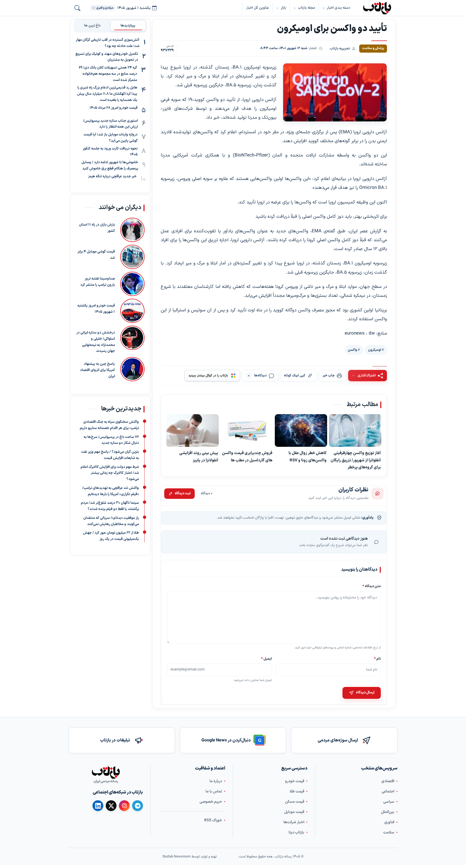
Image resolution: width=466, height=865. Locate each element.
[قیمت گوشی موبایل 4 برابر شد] (132, 257)
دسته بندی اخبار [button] (338, 8)
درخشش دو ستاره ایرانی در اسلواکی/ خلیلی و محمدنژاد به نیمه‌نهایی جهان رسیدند (95, 342)
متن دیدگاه (371, 586)
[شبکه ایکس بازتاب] (111, 805)
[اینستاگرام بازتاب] (124, 805)
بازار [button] (283, 8)
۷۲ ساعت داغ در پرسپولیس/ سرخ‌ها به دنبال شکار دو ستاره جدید (111, 440)
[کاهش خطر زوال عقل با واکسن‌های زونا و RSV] (301, 430)
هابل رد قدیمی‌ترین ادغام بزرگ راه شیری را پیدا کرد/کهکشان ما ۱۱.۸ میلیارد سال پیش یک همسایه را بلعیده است (107, 94)
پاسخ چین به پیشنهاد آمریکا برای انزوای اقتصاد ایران (97, 370)
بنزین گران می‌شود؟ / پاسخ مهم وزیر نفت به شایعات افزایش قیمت (110, 455)
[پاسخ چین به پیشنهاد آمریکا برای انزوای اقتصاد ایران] (132, 369)
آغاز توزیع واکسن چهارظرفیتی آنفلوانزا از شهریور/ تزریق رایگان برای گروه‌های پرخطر (356, 460)
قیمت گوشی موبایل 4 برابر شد (96, 255)
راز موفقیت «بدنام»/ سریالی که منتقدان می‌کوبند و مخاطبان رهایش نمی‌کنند (111, 521)
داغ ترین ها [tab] (92, 25)
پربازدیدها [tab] (128, 25)
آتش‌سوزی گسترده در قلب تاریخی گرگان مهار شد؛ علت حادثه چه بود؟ (107, 43)
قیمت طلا (297, 791)
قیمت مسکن (294, 801)
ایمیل (266, 658)
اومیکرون (374, 349)
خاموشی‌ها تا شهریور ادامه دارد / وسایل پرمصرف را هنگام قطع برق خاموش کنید (109, 165)
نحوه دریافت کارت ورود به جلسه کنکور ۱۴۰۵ (110, 152)
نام (377, 658)
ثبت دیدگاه (183, 493)
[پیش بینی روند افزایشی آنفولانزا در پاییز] (192, 430)
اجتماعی (388, 791)
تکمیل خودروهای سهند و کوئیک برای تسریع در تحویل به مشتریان (107, 57)
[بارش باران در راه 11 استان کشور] (132, 230)
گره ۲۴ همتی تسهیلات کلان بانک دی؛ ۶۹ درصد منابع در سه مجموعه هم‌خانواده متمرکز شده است (108, 74)
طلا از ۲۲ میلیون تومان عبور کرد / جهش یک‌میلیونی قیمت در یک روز (111, 536)
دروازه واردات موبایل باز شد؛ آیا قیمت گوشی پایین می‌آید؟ (111, 138)
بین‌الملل (387, 812)
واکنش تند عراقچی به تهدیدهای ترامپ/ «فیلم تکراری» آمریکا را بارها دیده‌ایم (110, 491)
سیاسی (388, 801)
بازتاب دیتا (296, 832)
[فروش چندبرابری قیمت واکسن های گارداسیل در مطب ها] (247, 430)
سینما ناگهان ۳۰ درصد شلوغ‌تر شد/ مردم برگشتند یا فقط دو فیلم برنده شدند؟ (110, 506)
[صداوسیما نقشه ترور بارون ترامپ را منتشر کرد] (132, 284)
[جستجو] (77, 8)
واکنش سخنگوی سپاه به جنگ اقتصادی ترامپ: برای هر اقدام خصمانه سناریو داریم (109, 425)
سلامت (388, 832)
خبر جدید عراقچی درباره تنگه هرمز (112, 176)
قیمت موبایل (294, 812)
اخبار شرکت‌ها (293, 822)
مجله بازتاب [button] (306, 8)
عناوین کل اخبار (257, 8)
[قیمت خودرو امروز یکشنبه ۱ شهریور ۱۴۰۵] (132, 311)
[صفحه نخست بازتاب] (105, 772)
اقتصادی (387, 781)
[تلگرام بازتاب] (137, 805)
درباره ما (216, 781)
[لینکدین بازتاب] (97, 805)
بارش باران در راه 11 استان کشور (97, 228)
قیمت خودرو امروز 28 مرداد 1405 (114, 108)
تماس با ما (213, 791)
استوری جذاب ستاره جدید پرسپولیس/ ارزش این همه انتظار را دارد (110, 124)
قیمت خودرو (294, 781)
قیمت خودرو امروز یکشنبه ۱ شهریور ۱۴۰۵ (96, 309)
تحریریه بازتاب (340, 48)
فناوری (389, 822)
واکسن (352, 349)
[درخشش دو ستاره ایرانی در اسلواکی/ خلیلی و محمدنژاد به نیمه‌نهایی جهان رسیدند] (132, 340)
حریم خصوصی (211, 801)
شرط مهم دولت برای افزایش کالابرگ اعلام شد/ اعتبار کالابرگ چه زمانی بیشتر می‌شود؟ (110, 473)
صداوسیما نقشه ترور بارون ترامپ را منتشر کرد (97, 282)
